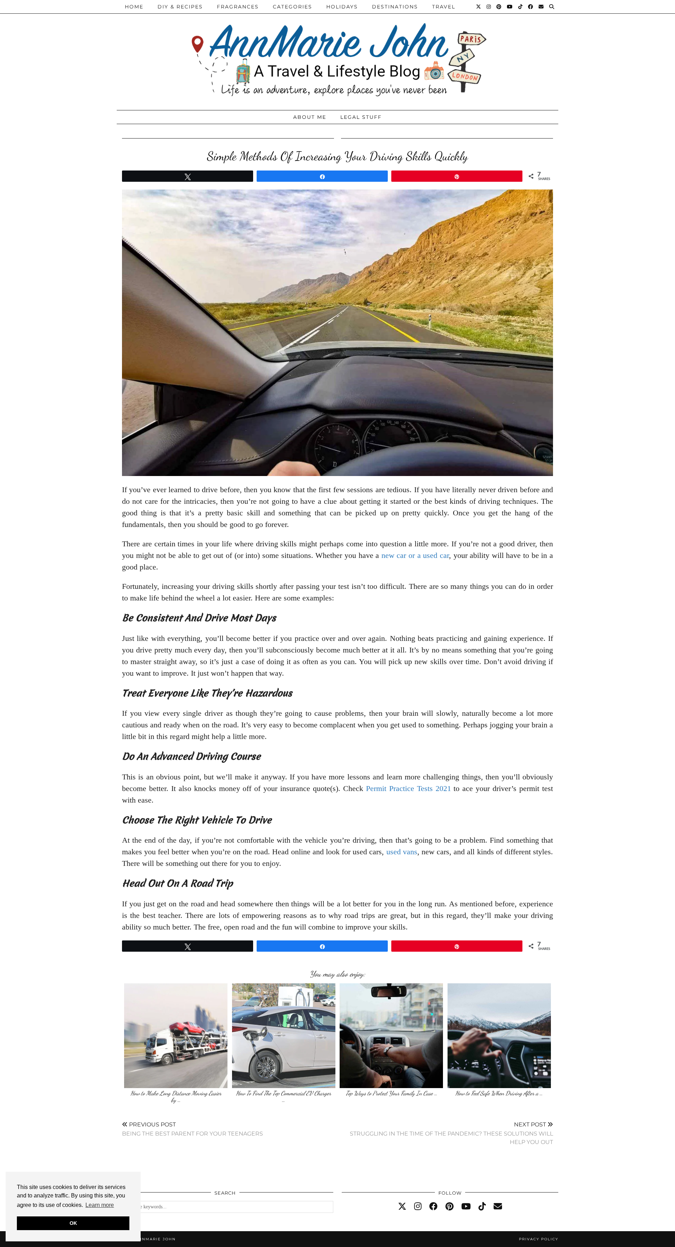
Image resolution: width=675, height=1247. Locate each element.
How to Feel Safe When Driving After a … (499, 1093)
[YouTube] (510, 6)
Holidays (342, 7)
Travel (443, 7)
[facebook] (433, 1206)
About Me (309, 117)
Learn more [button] (99, 1205)
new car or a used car (415, 555)
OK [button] (73, 1223)
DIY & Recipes (180, 7)
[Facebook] (531, 6)
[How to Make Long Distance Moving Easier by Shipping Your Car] (175, 1035)
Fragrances (238, 7)
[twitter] (402, 1206)
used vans (401, 851)
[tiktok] (482, 1206)
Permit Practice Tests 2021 (408, 788)
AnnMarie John (155, 1239)
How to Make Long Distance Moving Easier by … (175, 1096)
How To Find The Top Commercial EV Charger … (283, 1096)
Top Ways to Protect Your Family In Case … (391, 1093)
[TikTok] (520, 6)
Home (134, 7)
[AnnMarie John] (337, 53)
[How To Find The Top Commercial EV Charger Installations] (283, 1035)
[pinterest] (449, 1206)
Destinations (395, 7)
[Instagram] (489, 6)
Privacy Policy (538, 1239)
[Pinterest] (499, 6)
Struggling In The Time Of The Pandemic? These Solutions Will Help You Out (451, 1133)
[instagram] (418, 1206)
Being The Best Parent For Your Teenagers (192, 1129)
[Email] (541, 6)
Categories (292, 7)
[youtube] (466, 1206)
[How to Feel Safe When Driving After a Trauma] (499, 1035)
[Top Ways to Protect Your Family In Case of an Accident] (391, 1035)
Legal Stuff (361, 117)
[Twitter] (479, 6)
